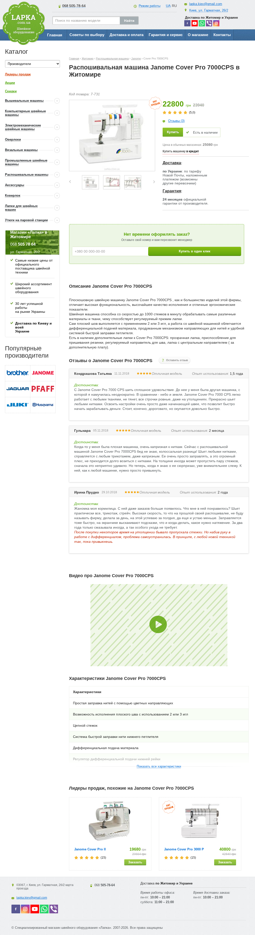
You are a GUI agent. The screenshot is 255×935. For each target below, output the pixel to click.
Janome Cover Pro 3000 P (184, 849)
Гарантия (172, 191)
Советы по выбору (86, 35)
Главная (54, 35)
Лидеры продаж (18, 74)
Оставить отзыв (177, 360)
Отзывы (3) (176, 121)
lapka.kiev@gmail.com (205, 4)
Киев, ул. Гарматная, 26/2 (208, 10)
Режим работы (149, 6)
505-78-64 (74, 6)
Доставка (172, 163)
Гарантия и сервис (166, 35)
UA (168, 6)
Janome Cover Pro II (90, 849)
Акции (10, 83)
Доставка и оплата (126, 35)
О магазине (198, 35)
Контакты (222, 35)
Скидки (11, 91)
